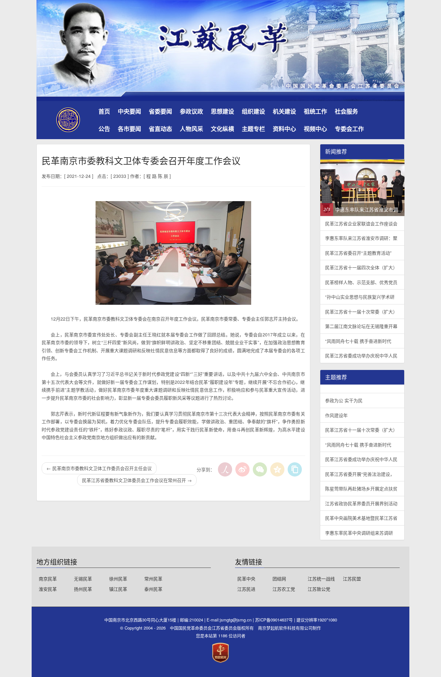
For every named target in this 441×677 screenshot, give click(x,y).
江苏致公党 (319, 589)
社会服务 (346, 111)
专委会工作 (349, 129)
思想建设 (222, 111)
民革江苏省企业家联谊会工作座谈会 (361, 223)
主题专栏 (253, 129)
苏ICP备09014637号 (274, 620)
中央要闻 (129, 111)
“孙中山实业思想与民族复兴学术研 (360, 296)
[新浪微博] (242, 469)
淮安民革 (48, 589)
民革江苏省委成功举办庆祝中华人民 (361, 355)
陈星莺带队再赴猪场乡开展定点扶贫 (361, 488)
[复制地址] (295, 469)
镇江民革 (118, 589)
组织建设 (253, 111)
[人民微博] (225, 469)
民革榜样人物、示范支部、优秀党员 (361, 282)
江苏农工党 (283, 589)
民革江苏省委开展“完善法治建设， (360, 474)
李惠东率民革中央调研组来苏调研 (359, 532)
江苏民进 (246, 589)
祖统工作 (315, 111)
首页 (104, 111)
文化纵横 (222, 129)
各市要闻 (129, 129)
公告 (104, 129)
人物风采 (191, 129)
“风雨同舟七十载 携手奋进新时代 (358, 341)
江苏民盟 (352, 578)
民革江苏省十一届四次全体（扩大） (361, 267)
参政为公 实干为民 (344, 400)
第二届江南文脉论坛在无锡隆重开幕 (361, 326)
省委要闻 (160, 111)
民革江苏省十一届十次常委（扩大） (361, 311)
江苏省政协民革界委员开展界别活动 (361, 503)
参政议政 (191, 111)
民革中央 (246, 578)
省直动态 (160, 129)
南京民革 (48, 578)
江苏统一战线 (321, 578)
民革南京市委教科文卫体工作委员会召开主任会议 (99, 468)
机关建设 (284, 111)
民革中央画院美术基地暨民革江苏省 (361, 518)
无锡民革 (83, 578)
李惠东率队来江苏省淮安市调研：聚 (361, 238)
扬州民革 (83, 589)
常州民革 (153, 578)
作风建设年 (336, 415)
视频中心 (315, 129)
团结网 (279, 578)
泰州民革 (153, 589)
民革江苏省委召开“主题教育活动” (358, 253)
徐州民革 (118, 578)
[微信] (260, 469)
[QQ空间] (277, 469)
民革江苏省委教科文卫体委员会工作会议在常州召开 (137, 480)
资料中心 (284, 129)
